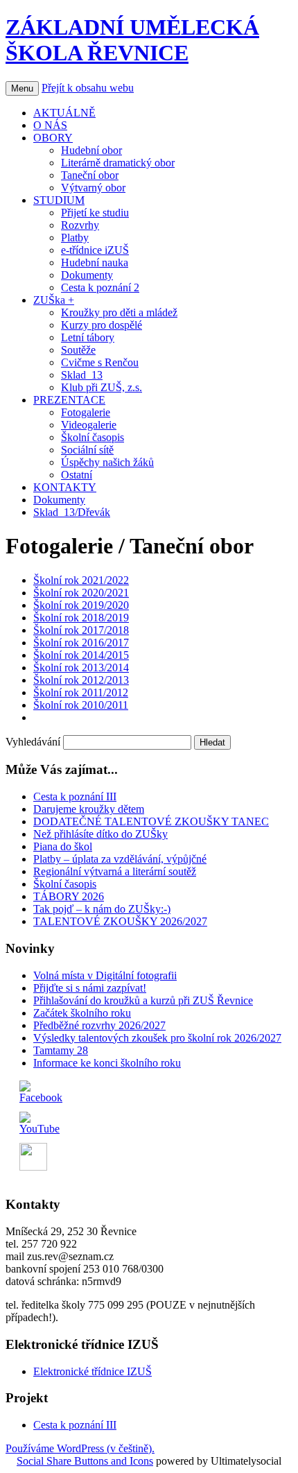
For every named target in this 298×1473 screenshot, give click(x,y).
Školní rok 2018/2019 (81, 617)
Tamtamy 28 (60, 1050)
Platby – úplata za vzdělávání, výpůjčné (120, 859)
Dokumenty (87, 275)
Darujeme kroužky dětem (88, 809)
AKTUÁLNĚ (64, 113)
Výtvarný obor (93, 187)
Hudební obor (91, 150)
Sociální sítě (87, 450)
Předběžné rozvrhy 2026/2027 (99, 1025)
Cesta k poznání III (74, 796)
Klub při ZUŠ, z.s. (101, 387)
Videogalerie (88, 425)
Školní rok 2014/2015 (81, 655)
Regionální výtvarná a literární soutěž (114, 871)
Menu (22, 88)
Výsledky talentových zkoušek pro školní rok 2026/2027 (157, 1038)
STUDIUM (59, 200)
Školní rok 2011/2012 (80, 692)
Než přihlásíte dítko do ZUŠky (100, 834)
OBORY (53, 138)
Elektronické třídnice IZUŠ (92, 1371)
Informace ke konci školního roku (107, 1063)
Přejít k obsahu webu (88, 88)
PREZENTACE (69, 400)
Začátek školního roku (82, 1013)
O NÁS (50, 125)
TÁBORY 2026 (68, 896)
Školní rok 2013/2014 (81, 667)
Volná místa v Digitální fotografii (105, 975)
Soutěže (78, 350)
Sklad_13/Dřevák (71, 512)
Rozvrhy (80, 225)
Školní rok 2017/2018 (81, 630)
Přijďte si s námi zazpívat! (89, 988)
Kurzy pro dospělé (101, 325)
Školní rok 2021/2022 (81, 580)
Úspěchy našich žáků (107, 462)
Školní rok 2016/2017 (81, 642)
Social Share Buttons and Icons (85, 1461)
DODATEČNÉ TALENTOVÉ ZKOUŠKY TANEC (151, 821)
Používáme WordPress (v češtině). (80, 1448)
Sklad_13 (82, 375)
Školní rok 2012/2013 (81, 680)
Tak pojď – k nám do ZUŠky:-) (101, 909)
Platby (75, 237)
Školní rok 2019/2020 (81, 605)
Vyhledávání (33, 742)
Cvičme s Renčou (100, 362)
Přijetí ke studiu (95, 212)
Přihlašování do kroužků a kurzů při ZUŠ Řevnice (143, 1000)
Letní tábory (87, 337)
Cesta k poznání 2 (100, 287)
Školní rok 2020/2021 (81, 592)
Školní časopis (92, 437)
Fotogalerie (85, 412)
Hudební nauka (94, 262)
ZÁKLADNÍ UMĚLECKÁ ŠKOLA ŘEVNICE (132, 40)
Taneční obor (90, 175)
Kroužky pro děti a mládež (119, 312)
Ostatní (76, 475)
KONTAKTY (64, 487)
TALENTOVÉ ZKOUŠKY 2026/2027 (120, 921)
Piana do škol (62, 846)
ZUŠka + (53, 300)
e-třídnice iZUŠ (95, 250)
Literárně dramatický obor (118, 163)
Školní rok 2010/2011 (80, 705)
